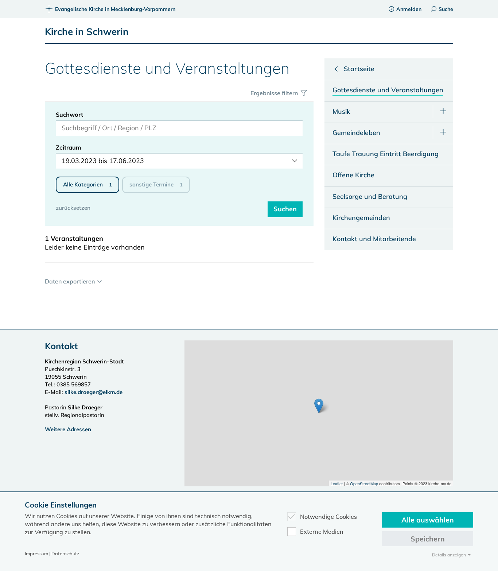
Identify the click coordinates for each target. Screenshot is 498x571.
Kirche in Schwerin (87, 32)
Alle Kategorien (87, 184)
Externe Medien (321, 531)
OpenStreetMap (364, 483)
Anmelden (408, 9)
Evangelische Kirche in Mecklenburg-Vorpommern (115, 9)
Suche (446, 9)
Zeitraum (68, 147)
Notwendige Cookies (328, 516)
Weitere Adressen (68, 429)
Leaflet (337, 483)
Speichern (428, 538)
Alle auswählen (427, 519)
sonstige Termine (156, 184)
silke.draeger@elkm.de (93, 392)
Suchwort (69, 114)
